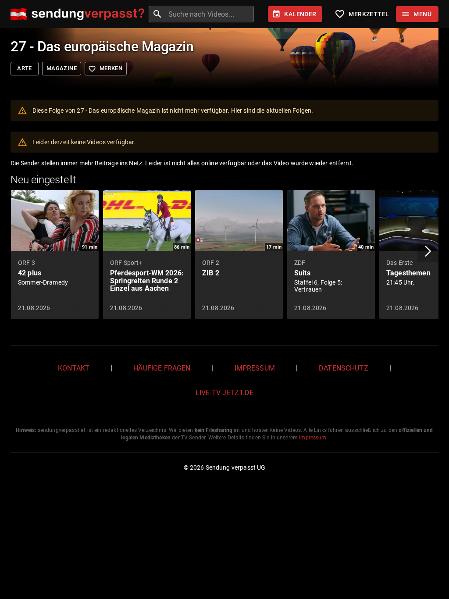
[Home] (80, 14)
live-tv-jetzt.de (224, 393)
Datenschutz (343, 368)
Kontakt (73, 368)
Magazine (61, 68)
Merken (105, 69)
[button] (427, 251)
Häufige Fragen (161, 368)
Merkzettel (362, 14)
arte (24, 68)
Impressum (255, 368)
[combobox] (210, 14)
